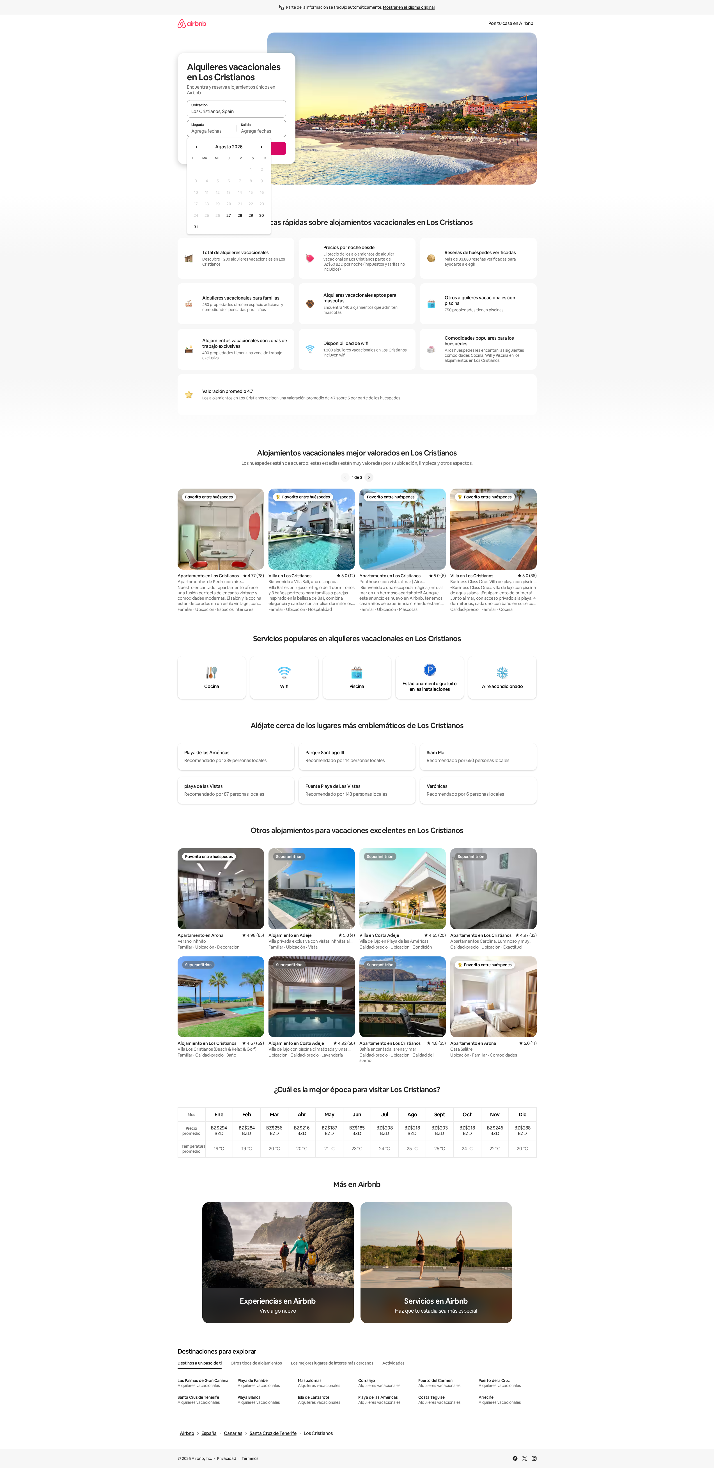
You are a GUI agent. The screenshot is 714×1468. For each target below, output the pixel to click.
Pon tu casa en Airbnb (510, 23)
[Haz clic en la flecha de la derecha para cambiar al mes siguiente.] (261, 147)
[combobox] (236, 111)
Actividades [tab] (393, 1363)
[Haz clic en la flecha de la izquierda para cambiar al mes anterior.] (196, 147)
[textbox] (211, 131)
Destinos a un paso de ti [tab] (200, 1363)
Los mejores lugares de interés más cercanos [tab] (332, 1363)
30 (261, 215)
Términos (250, 1458)
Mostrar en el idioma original (409, 7)
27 (228, 215)
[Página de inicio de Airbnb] (192, 23)
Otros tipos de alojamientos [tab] (256, 1363)
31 (196, 226)
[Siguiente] (368, 477)
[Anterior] (345, 477)
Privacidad (226, 1458)
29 (251, 215)
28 (240, 215)
